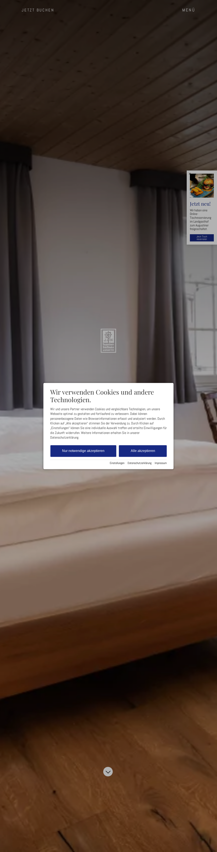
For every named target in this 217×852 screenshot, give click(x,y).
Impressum (161, 463)
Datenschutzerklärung (140, 463)
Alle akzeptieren (143, 451)
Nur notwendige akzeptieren (83, 451)
